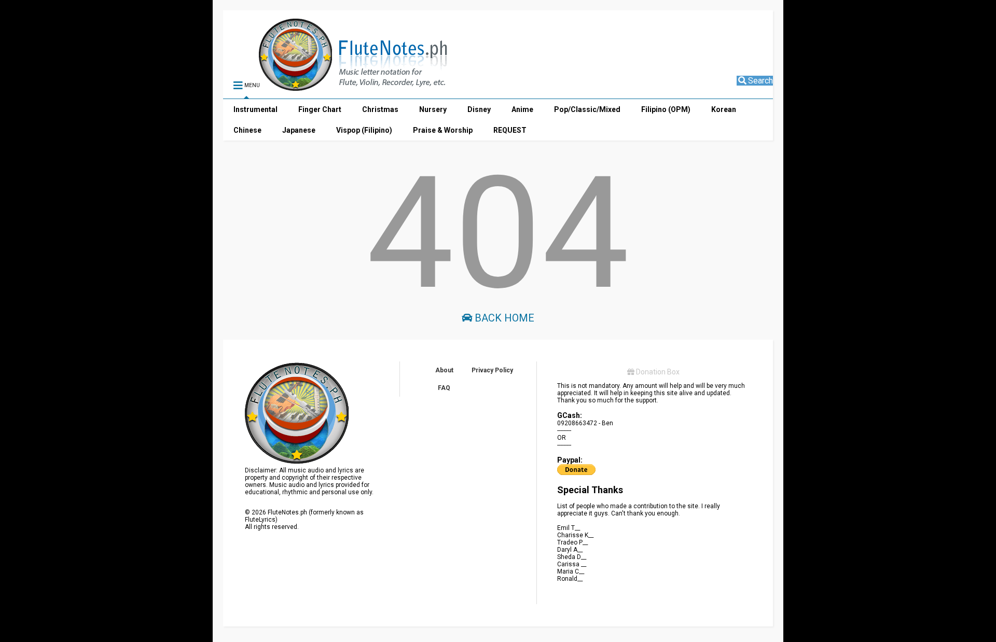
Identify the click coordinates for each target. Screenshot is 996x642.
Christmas (380, 109)
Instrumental (255, 109)
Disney (479, 109)
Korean (723, 109)
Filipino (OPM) (665, 109)
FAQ (444, 388)
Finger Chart (319, 109)
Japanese (298, 130)
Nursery (433, 109)
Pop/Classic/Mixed (587, 109)
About (444, 370)
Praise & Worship (443, 130)
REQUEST (510, 130)
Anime (522, 109)
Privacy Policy (492, 370)
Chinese (247, 130)
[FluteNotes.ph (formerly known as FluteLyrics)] (330, 86)
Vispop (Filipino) (364, 130)
